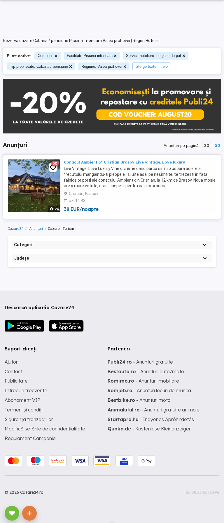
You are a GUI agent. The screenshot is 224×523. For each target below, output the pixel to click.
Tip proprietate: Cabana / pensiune (39, 66)
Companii (45, 55)
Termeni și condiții (24, 410)
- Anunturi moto (139, 400)
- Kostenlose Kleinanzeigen (150, 429)
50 (217, 145)
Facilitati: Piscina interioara (90, 55)
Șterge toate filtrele (152, 66)
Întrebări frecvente (26, 390)
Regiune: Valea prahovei (101, 66)
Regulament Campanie (30, 438)
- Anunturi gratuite (140, 362)
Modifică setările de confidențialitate (45, 429)
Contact (13, 371)
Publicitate (16, 381)
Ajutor (11, 362)
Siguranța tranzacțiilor (29, 419)
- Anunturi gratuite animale (154, 410)
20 (206, 145)
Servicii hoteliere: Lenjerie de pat (153, 55)
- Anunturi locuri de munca (149, 390)
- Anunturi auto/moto (146, 371)
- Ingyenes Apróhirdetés (151, 419)
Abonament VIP (22, 400)
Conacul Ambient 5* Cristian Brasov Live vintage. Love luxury (124, 162)
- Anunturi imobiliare (143, 381)
